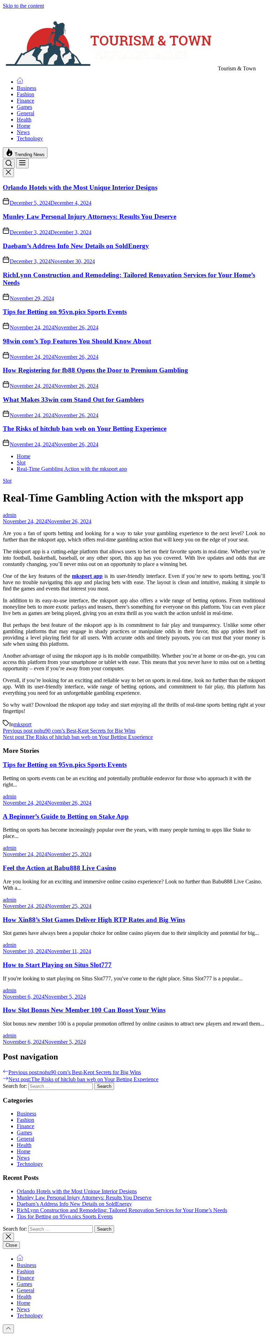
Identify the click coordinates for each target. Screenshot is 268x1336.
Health (24, 120)
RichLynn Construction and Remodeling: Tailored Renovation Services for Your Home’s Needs (122, 1210)
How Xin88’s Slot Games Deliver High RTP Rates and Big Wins (94, 919)
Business (26, 88)
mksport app (87, 576)
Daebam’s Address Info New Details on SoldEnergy (76, 246)
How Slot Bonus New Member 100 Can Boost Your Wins (84, 1010)
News (23, 132)
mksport (22, 724)
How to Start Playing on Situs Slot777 (57, 964)
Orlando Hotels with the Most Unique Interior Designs (80, 187)
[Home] (20, 82)
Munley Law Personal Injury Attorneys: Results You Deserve (89, 216)
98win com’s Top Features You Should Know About (77, 341)
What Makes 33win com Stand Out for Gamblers (73, 399)
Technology (30, 138)
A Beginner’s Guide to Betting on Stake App (66, 816)
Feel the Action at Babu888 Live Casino (59, 868)
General (25, 113)
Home (23, 126)
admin (9, 515)
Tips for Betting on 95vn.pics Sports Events (65, 311)
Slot (7, 481)
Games (24, 107)
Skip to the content (23, 6)
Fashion (25, 94)
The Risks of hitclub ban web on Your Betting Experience (84, 428)
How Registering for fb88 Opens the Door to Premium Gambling (95, 370)
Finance (25, 101)
